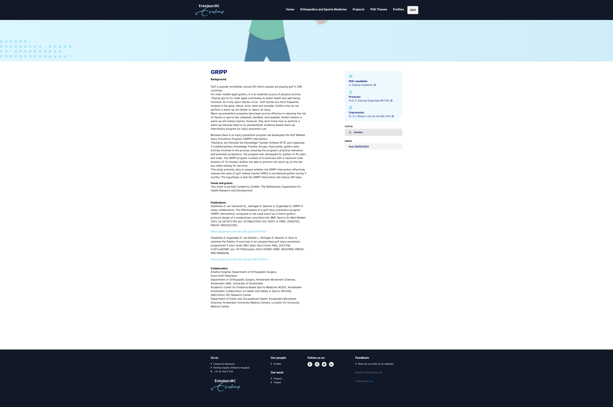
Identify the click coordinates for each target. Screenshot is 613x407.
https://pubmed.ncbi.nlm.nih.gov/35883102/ (239, 231)
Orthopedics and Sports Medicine (323, 9)
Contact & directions (224, 363)
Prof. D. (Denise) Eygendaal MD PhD (369, 100)
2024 (413, 10)
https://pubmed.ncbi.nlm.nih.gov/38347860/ (239, 259)
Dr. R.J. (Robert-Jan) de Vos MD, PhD (369, 116)
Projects (358, 9)
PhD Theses (378, 9)
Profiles (398, 9)
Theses (277, 382)
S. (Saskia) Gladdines (361, 84)
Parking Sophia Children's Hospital (231, 367)
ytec (371, 381)
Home (290, 9)
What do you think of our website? (376, 363)
